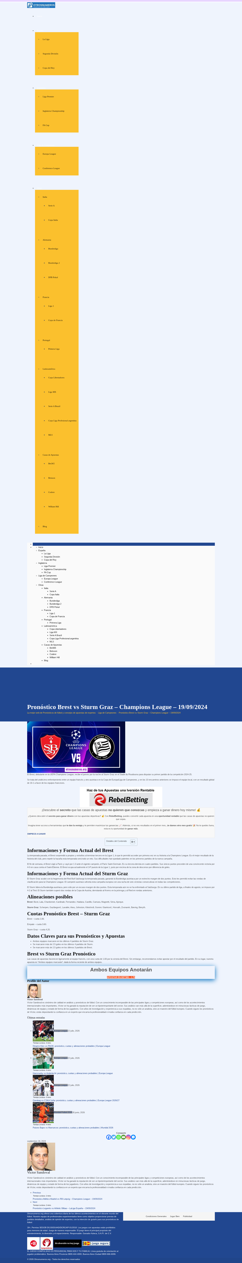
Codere (51, 492)
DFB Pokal (53, 277)
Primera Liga (54, 349)
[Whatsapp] (118, 1137)
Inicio (39, 16)
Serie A (51, 206)
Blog (45, 526)
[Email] (123, 1137)
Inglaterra (41, 88)
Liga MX (52, 392)
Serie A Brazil (54, 406)
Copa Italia (53, 220)
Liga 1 (51, 306)
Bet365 (51, 463)
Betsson (51, 478)
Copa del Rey (49, 68)
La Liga (46, 39)
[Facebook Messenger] (133, 1137)
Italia (45, 197)
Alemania (47, 240)
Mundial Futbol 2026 (63, 1112)
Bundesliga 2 (54, 263)
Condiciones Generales (156, 1216)
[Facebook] (108, 1137)
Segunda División (50, 54)
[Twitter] (113, 1137)
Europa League (49, 154)
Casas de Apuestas (51, 455)
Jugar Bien (175, 1216)
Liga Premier (48, 96)
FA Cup (46, 125)
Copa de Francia (55, 320)
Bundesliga (53, 249)
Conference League (51, 168)
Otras (39, 188)
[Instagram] (128, 1137)
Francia (46, 297)
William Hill (53, 506)
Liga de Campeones (45, 145)
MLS (50, 435)
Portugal (46, 340)
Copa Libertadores (56, 377)
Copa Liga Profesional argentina (62, 421)
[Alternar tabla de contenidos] (131, 841)
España (40, 30)
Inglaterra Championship (53, 111)
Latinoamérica (49, 369)
